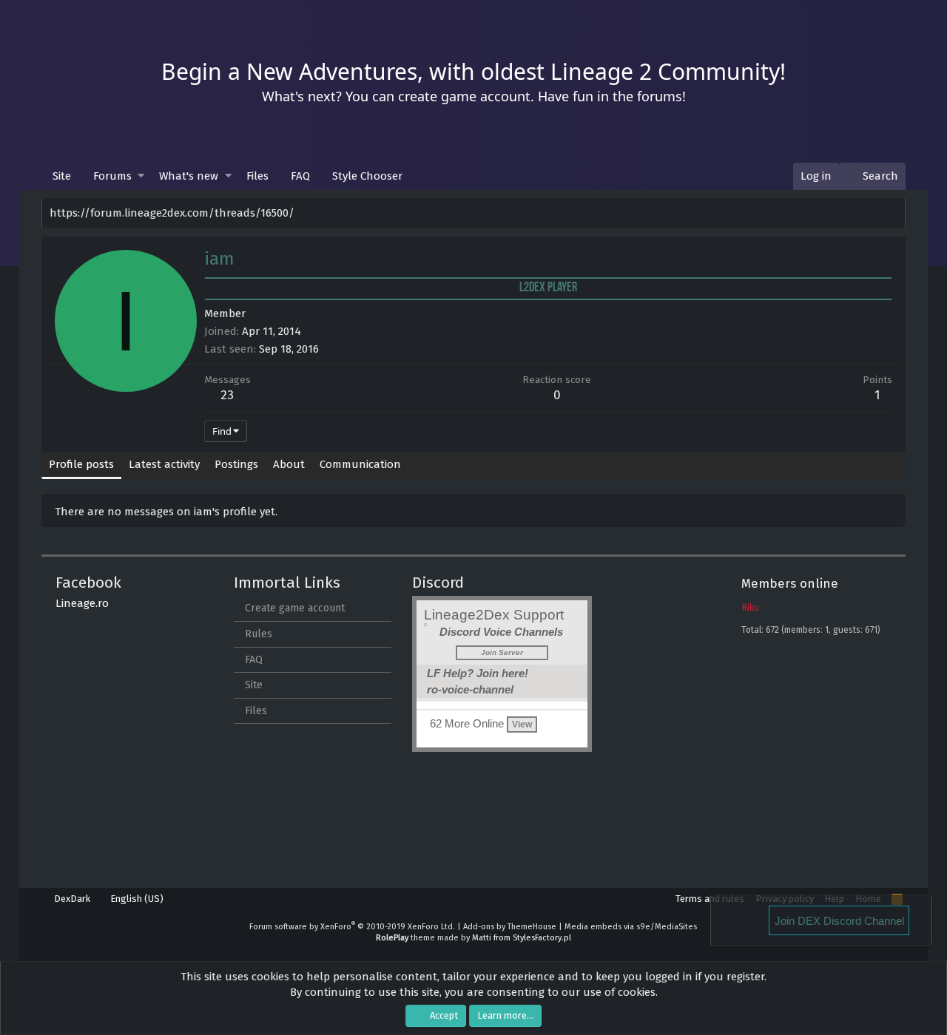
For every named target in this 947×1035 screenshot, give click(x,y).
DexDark (71, 898)
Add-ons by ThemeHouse (509, 927)
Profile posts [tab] (81, 464)
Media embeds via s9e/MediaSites (631, 927)
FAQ (300, 176)
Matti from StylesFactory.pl (521, 938)
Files (257, 176)
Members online (789, 583)
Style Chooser (367, 176)
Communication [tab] (360, 464)
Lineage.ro (82, 603)
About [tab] (289, 464)
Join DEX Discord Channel (839, 920)
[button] (141, 176)
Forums (112, 176)
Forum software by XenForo (352, 927)
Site (62, 176)
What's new (188, 176)
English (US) (136, 898)
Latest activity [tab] (164, 464)
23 (227, 395)
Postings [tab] (236, 464)
